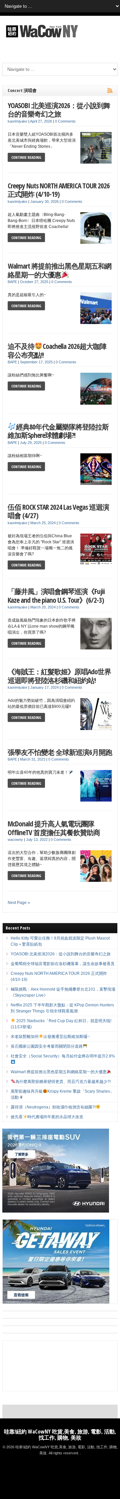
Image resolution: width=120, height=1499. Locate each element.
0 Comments (65, 121)
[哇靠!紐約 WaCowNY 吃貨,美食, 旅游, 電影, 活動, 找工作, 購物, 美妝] (41, 38)
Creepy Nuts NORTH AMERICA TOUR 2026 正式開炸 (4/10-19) (59, 190)
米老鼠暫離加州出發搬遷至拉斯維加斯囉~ (50, 1036)
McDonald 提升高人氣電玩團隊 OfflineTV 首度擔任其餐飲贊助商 (54, 828)
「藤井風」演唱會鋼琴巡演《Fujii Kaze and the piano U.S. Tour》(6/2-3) (56, 595)
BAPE (12, 282)
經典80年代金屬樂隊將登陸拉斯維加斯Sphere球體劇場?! (58, 431)
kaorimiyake (17, 121)
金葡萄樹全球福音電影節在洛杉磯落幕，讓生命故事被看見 (63, 963)
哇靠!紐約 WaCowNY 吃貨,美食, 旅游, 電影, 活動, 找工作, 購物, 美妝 (60, 1434)
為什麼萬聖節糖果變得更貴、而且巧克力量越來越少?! (63, 1081)
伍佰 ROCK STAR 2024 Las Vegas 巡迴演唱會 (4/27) (58, 511)
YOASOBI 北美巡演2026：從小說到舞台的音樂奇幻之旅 (59, 109)
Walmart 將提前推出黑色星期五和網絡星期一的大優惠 (59, 270)
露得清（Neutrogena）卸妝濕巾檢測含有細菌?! (53, 1107)
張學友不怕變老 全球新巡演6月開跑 (60, 752)
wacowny (15, 839)
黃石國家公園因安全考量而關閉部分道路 (47, 1046)
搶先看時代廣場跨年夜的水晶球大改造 (47, 1117)
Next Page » (19, 902)
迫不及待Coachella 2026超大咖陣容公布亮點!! (57, 350)
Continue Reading (26, 157)
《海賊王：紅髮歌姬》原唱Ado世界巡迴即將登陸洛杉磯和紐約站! (59, 676)
